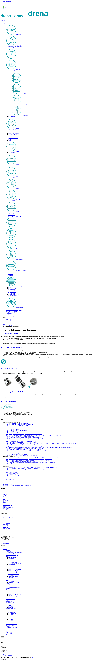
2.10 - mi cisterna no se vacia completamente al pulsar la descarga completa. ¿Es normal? (24, 438)
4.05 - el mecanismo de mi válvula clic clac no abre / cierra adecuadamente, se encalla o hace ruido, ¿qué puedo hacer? (30, 462)
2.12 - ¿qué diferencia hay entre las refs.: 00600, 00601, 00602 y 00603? (21, 441)
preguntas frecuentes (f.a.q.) (9, 517)
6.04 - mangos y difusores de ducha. (12, 392)
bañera (4, 497)
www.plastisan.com (5, 543)
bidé (4, 499)
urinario (4, 501)
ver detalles (33, 657)
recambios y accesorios (8, 507)
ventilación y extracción (8, 509)
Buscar (2, 19)
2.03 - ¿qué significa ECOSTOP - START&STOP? (16, 430)
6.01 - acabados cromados (9, 333)
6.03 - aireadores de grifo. (9, 368)
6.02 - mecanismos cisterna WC (11, 347)
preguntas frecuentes (7, 325)
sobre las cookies (6, 528)
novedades (5, 490)
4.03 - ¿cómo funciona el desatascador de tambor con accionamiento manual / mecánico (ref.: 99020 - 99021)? (29, 460)
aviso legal (5, 527)
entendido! (3, 659)
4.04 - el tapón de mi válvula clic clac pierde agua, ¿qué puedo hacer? (20, 461)
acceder (2, 651)
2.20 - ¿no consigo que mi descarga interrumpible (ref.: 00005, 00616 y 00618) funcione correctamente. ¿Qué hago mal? (31, 450)
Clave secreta (3, 647)
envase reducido (6, 511)
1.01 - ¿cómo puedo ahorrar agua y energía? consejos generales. (19, 423)
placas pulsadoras (6, 494)
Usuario (2, 642)
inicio (4, 324)
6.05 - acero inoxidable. (8, 401)
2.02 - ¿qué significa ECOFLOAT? (13, 429)
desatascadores (6, 508)
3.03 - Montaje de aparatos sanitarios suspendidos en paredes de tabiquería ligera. (23, 455)
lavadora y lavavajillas (7, 505)
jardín (4, 506)
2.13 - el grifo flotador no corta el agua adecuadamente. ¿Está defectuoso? (21, 442)
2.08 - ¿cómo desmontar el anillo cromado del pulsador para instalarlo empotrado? (23, 436)
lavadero (5, 503)
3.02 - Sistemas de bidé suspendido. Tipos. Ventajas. (17, 454)
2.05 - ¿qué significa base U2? (12, 432)
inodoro (4, 493)
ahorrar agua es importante (8, 484)
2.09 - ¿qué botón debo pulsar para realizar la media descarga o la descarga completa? (23, 437)
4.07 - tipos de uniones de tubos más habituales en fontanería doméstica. (21, 465)
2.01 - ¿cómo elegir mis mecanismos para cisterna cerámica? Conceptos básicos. (22, 428)
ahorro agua (5, 491)
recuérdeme (4, 650)
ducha (4, 496)
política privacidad (7, 525)
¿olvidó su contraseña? (8, 655)
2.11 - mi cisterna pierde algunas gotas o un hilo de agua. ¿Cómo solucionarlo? (22, 440)
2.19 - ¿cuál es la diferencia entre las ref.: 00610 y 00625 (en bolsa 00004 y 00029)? (23, 449)
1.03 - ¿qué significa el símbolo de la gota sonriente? (17, 425)
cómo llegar (5, 524)
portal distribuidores (7, 1)
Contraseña (3, 645)
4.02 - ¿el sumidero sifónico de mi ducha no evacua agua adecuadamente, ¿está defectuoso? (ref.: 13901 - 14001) (29, 459)
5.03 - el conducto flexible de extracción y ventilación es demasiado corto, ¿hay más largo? (25, 469)
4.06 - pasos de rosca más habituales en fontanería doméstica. (18, 463)
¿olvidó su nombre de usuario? (9, 654)
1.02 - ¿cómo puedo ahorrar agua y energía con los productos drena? (20, 424)
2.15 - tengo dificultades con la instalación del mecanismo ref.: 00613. (20, 444)
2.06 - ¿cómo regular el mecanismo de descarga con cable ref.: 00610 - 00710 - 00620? (24, 434)
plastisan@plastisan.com (6, 540)
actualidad (5, 516)
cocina (4, 502)
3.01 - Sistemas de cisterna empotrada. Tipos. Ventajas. (17, 453)
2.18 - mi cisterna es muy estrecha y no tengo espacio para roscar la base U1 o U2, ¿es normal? (25, 448)
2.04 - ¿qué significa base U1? (12, 431)
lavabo (4, 495)
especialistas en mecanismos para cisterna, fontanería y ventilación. (17, 485)
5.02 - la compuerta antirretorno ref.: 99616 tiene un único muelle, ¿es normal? (22, 468)
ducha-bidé (5, 500)
